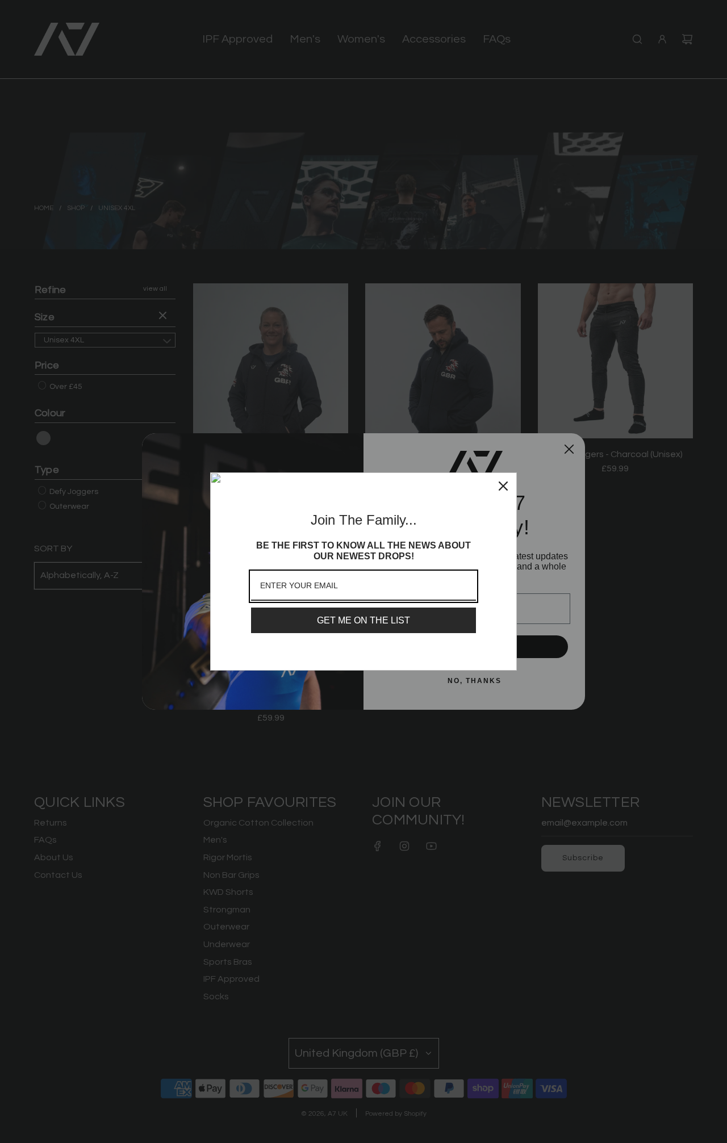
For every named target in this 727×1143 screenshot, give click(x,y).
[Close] (503, 486)
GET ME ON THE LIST (363, 620)
